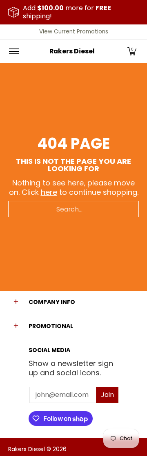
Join (107, 394)
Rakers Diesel (72, 51)
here (49, 192)
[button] (132, 51)
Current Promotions (81, 31)
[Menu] (13, 51)
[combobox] (73, 209)
